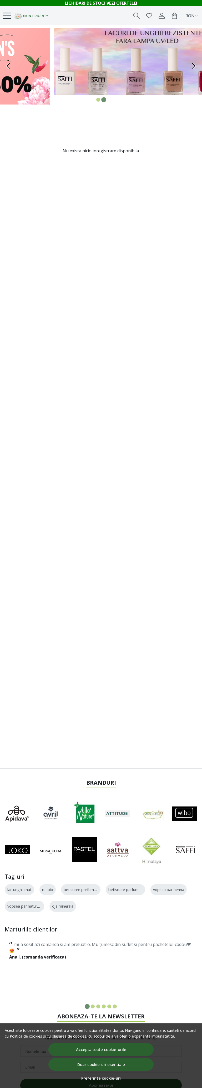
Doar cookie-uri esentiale (101, 1064)
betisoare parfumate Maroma (134, 889)
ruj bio (47, 889)
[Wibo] (184, 813)
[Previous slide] (8, 66)
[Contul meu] (162, 15)
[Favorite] (149, 15)
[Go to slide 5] (109, 1006)
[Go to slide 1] (98, 100)
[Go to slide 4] (104, 1006)
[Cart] (174, 15)
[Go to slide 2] (103, 99)
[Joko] (17, 849)
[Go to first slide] (193, 66)
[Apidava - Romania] (17, 813)
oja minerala (62, 906)
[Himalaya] (151, 850)
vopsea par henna (168, 889)
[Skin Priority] (31, 15)
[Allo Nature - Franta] (84, 813)
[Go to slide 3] (98, 1006)
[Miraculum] (50, 850)
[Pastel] (84, 849)
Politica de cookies (26, 1036)
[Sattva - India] (117, 850)
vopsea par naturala (24, 906)
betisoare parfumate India (86, 889)
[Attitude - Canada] (117, 813)
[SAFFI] (184, 850)
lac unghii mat (19, 889)
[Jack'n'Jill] (151, 813)
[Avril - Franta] (50, 813)
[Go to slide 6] (115, 1006)
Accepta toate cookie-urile (101, 1049)
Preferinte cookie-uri (101, 1078)
